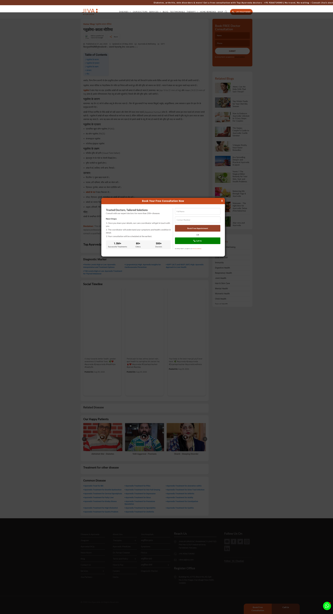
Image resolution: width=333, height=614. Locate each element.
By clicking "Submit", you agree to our (188, 248)
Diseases (124, 12)
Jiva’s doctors (314, 2)
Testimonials (177, 12)
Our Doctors (140, 12)
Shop (220, 12)
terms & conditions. (196, 248)
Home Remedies (208, 12)
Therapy (191, 12)
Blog (165, 12)
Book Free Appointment (197, 228)
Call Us (198, 241)
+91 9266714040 (258, 2)
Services (154, 12)
